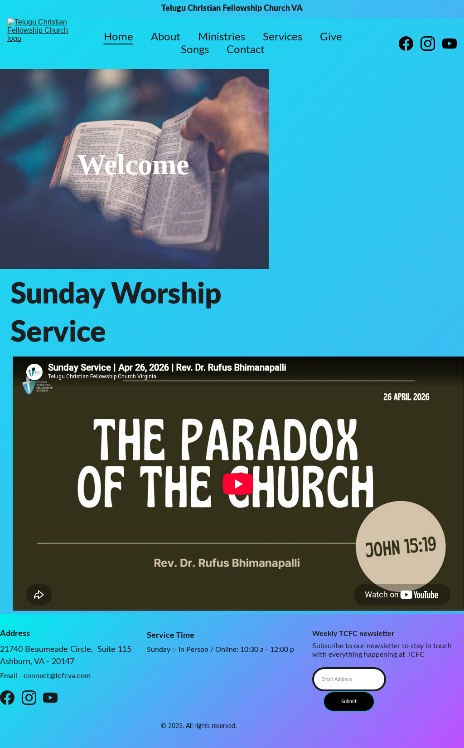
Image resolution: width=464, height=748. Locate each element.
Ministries (221, 37)
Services (282, 37)
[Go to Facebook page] (409, 43)
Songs (195, 50)
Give (331, 37)
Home (118, 37)
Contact (246, 50)
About (165, 37)
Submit (349, 701)
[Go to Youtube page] (449, 43)
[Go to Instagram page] (431, 43)
